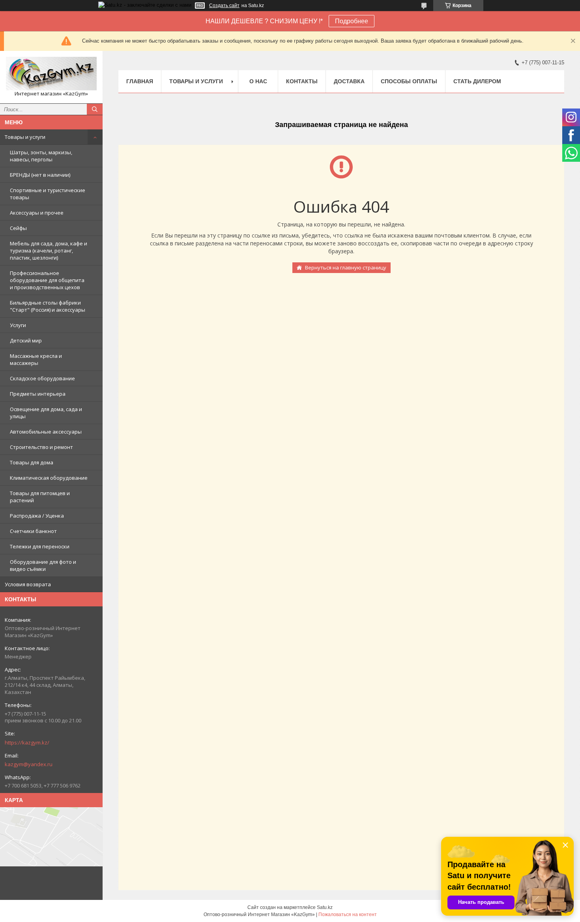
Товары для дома (31, 462)
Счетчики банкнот (33, 531)
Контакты (302, 81)
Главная (139, 81)
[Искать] (95, 109)
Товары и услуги (25, 136)
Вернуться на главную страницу (345, 267)
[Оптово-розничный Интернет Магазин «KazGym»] (51, 73)
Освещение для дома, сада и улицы (46, 413)
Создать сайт (224, 5)
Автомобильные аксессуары (46, 431)
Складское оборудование (42, 378)
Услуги (18, 325)
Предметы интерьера (37, 393)
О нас (258, 81)
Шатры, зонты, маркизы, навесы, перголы (41, 156)
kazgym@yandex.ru (28, 764)
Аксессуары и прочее (37, 212)
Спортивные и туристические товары (47, 194)
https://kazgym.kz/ (27, 742)
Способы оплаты (409, 81)
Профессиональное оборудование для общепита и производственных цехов (47, 280)
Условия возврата (28, 584)
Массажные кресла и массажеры (36, 359)
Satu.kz (325, 907)
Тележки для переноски (39, 546)
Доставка (349, 81)
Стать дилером (477, 81)
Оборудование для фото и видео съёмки (43, 565)
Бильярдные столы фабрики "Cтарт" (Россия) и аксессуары (47, 306)
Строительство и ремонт (41, 447)
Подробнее (351, 21)
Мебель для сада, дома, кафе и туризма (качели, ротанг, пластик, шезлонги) (48, 250)
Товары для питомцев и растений (40, 497)
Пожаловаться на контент (347, 914)
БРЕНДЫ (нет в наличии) (40, 174)
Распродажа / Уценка (37, 515)
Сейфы (18, 228)
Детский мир (26, 340)
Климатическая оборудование (49, 477)
